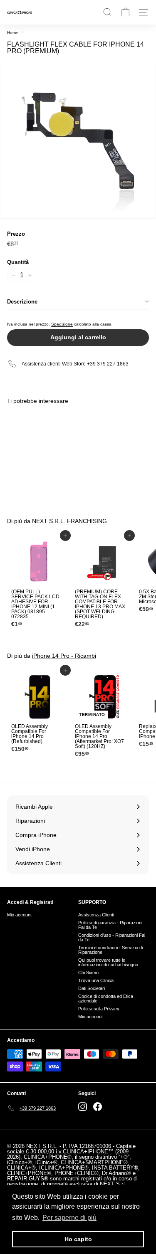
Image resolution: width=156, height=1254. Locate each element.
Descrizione (22, 302)
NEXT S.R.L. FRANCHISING (69, 521)
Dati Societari (91, 988)
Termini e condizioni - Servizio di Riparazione (110, 950)
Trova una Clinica (96, 980)
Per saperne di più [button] (69, 1217)
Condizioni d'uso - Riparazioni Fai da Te (111, 937)
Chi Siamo (88, 972)
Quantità (18, 262)
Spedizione (62, 324)
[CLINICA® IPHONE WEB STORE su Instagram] (82, 1106)
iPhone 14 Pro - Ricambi (64, 655)
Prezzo (16, 234)
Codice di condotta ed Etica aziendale (105, 998)
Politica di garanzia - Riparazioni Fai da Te (110, 925)
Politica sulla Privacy (98, 1008)
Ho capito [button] (78, 1239)
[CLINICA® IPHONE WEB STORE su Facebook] (97, 1106)
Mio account (19, 914)
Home (12, 32)
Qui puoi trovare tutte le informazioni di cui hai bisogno (108, 962)
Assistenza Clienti (96, 914)
